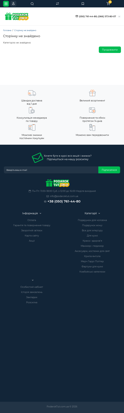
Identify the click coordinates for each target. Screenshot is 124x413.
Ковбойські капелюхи (92, 271)
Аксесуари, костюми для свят (92, 251)
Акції (32, 240)
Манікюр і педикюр (92, 245)
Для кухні (92, 235)
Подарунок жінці (92, 225)
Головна (7, 30)
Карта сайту (32, 235)
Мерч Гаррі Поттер (92, 261)
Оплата (31, 220)
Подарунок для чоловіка (92, 220)
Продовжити (110, 49)
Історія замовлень (31, 292)
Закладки (31, 297)
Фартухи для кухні (92, 266)
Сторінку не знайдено (25, 30)
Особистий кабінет (31, 287)
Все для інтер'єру (92, 230)
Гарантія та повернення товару (31, 225)
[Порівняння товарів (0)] (57, 3)
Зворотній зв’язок (31, 230)
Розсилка (31, 302)
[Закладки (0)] (82, 3)
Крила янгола (92, 256)
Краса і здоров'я (92, 240)
